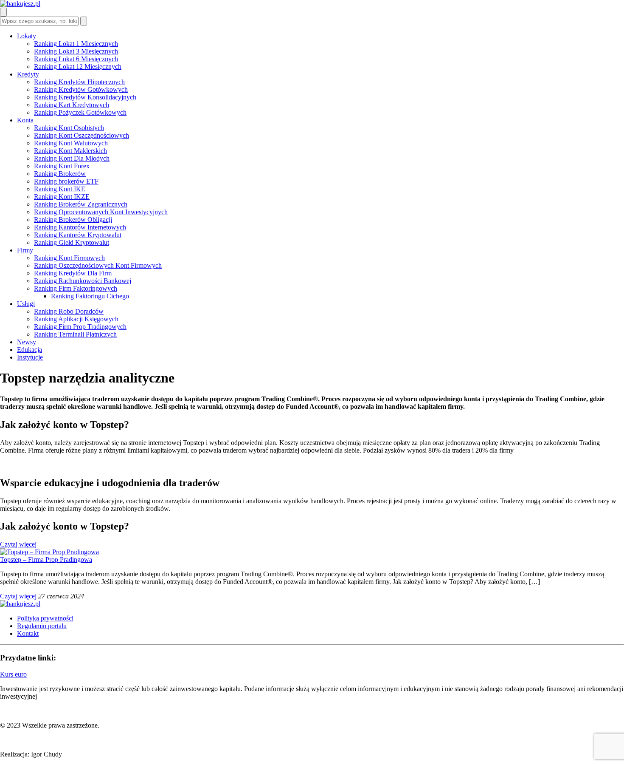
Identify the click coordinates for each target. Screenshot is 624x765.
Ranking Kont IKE (59, 189)
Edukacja (29, 349)
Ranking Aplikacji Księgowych (76, 319)
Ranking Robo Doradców (69, 311)
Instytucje (30, 357)
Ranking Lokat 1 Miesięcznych (76, 43)
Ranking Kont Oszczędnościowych (81, 135)
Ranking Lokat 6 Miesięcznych (76, 58)
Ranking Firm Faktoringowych (75, 288)
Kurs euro (13, 674)
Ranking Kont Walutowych (71, 143)
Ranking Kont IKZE (62, 196)
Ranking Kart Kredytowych (71, 104)
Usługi (26, 303)
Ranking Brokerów (60, 173)
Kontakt (28, 633)
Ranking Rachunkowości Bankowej (82, 280)
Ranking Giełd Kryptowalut (71, 242)
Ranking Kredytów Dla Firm (73, 273)
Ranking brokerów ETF (66, 181)
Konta (25, 120)
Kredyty (28, 74)
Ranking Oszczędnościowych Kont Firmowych (98, 265)
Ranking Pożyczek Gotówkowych (80, 112)
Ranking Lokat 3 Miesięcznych (76, 51)
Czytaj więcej (18, 544)
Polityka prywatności (45, 618)
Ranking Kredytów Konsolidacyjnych (85, 97)
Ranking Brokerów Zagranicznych (80, 204)
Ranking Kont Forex (62, 166)
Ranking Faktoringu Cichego (90, 296)
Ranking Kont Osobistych (69, 127)
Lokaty (26, 36)
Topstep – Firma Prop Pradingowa (46, 559)
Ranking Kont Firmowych (69, 257)
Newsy (26, 342)
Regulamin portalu (42, 625)
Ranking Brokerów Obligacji (73, 219)
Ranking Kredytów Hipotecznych (79, 81)
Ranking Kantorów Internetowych (80, 227)
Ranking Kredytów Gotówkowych (81, 89)
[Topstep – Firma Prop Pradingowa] (49, 551)
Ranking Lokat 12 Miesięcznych (77, 66)
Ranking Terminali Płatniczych (75, 334)
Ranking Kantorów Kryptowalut (77, 234)
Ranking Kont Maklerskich (70, 150)
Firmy (25, 250)
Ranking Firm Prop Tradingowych (80, 326)
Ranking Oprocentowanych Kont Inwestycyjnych (101, 211)
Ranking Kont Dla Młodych (72, 158)
